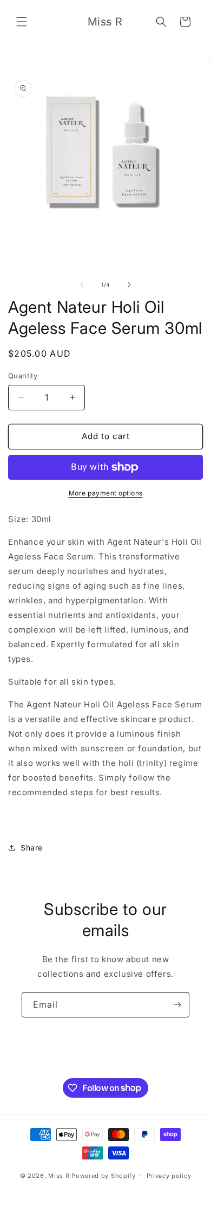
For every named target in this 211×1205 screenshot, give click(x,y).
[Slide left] (82, 285)
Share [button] (32, 847)
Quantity (22, 375)
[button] (22, 22)
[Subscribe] (177, 1004)
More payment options (106, 493)
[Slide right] (129, 285)
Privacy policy (169, 1176)
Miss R (58, 1175)
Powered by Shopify (103, 1175)
